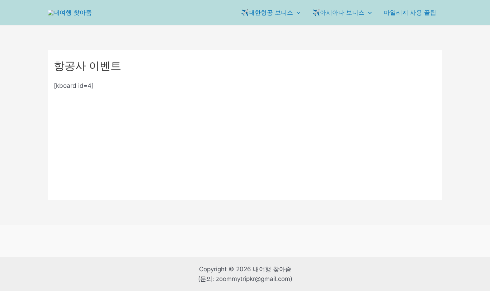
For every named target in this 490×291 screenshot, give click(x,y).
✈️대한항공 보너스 (267, 12)
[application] (296, 12)
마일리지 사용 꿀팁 (410, 12)
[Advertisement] (245, 141)
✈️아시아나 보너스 (338, 12)
